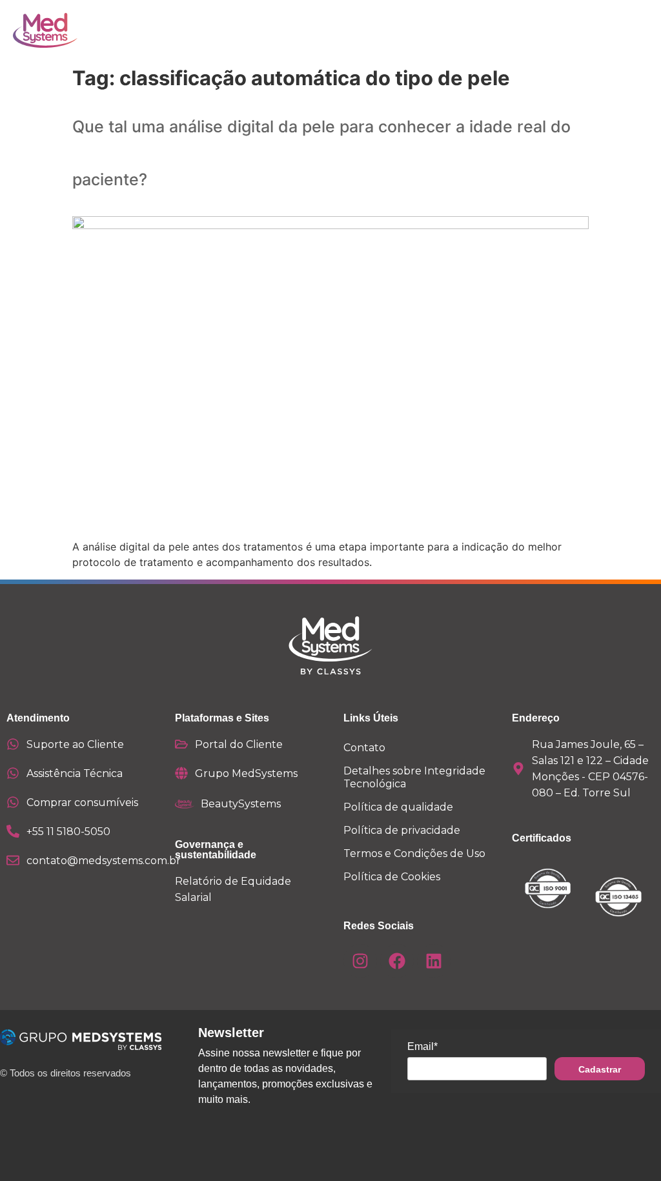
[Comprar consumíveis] (12, 802)
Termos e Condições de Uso (414, 853)
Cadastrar (599, 1069)
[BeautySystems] (184, 804)
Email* (422, 1046)
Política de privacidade (401, 830)
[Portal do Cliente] (181, 744)
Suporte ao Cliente (75, 744)
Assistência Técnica (74, 773)
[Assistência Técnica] (12, 773)
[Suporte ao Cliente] (12, 744)
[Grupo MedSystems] (181, 773)
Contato (364, 748)
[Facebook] (397, 961)
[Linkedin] (434, 961)
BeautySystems (241, 804)
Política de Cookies (391, 877)
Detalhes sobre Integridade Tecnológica (414, 777)
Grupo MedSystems (246, 773)
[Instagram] (360, 961)
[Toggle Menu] (602, 30)
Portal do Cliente (239, 744)
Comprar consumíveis (82, 802)
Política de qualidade (398, 807)
